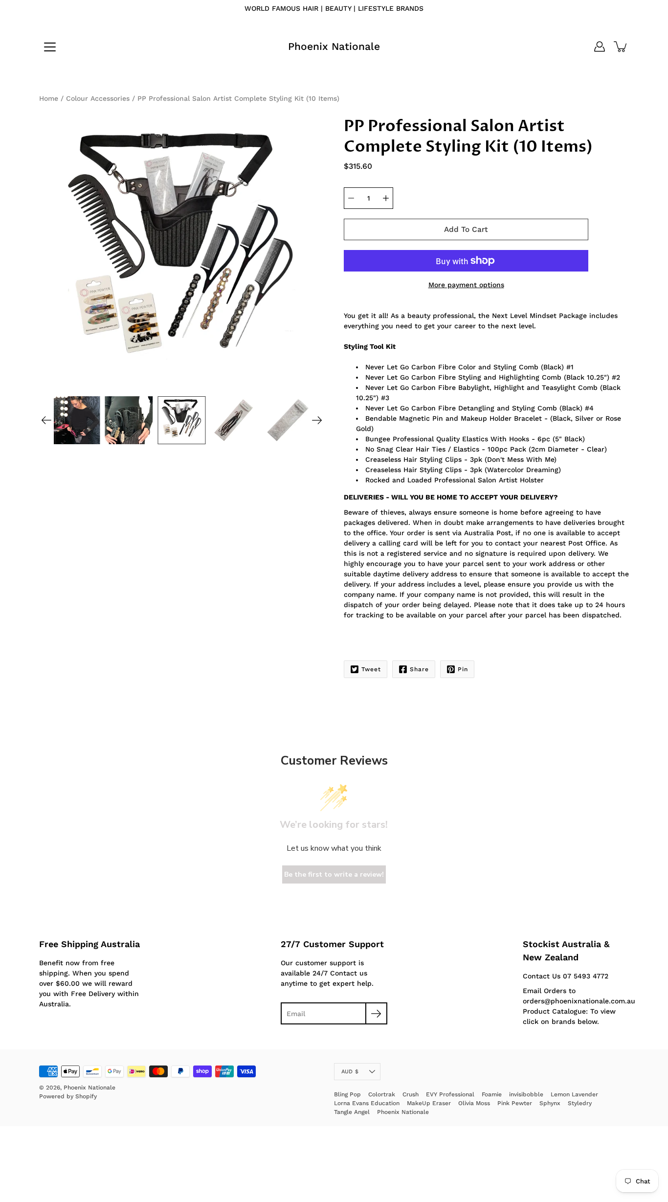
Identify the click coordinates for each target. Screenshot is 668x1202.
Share (419, 669)
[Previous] (46, 420)
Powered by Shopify (68, 1096)
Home (48, 98)
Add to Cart (466, 229)
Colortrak (381, 1094)
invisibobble (526, 1094)
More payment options (466, 285)
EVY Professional (450, 1094)
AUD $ (349, 1071)
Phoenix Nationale (334, 46)
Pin (463, 669)
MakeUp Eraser (429, 1103)
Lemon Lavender (574, 1094)
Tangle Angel (352, 1112)
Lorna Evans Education (367, 1103)
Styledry (580, 1103)
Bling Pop (347, 1094)
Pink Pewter (514, 1103)
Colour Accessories (98, 98)
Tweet (371, 669)
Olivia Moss (474, 1103)
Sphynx (549, 1103)
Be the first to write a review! (334, 874)
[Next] (317, 420)
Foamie (492, 1094)
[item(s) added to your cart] (621, 46)
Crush (410, 1094)
